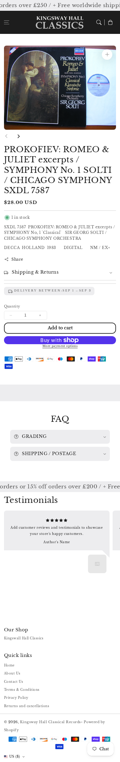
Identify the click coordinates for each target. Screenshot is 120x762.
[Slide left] (6, 136)
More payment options (60, 346)
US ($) (14, 756)
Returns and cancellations (27, 706)
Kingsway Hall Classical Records (50, 722)
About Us (12, 673)
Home (9, 665)
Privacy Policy (16, 698)
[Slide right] (18, 136)
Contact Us (13, 682)
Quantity (12, 306)
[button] (6, 22)
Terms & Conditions (22, 690)
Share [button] (17, 259)
